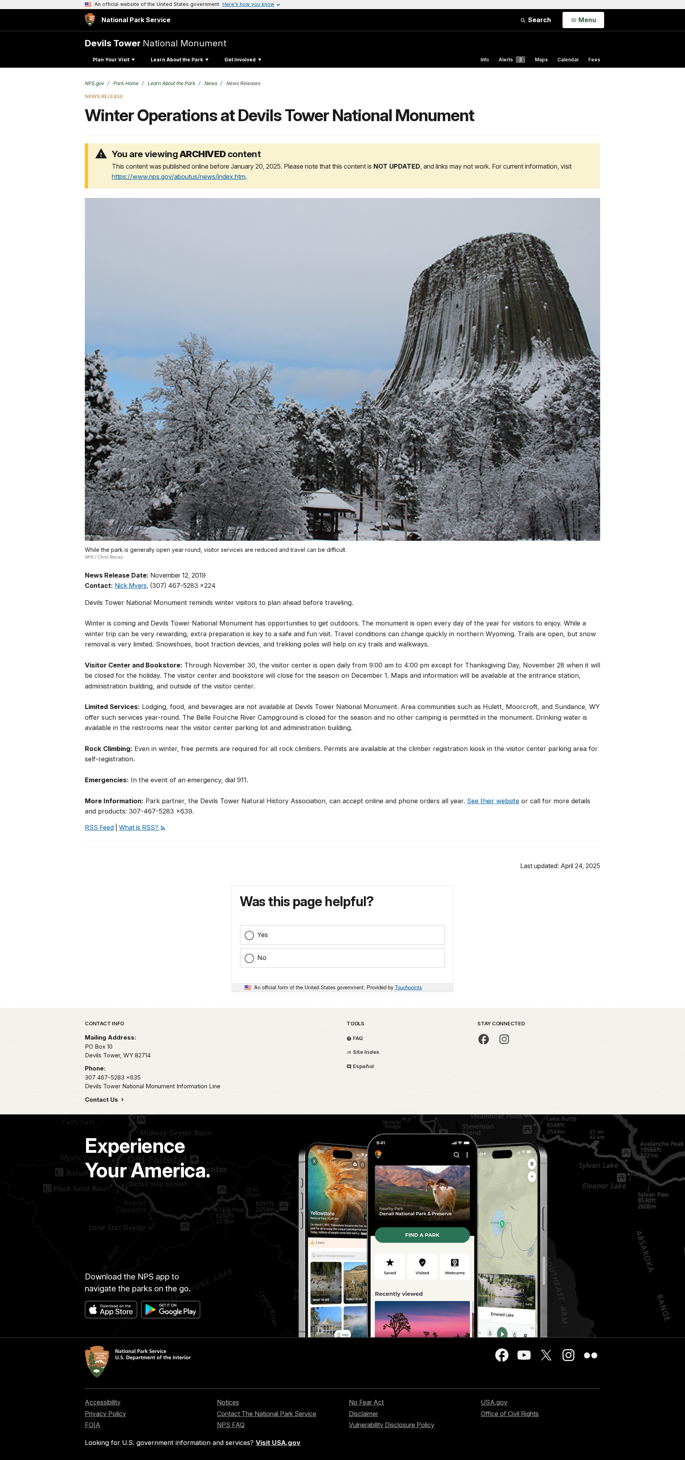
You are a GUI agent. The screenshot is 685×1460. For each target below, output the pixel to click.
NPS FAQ (231, 1425)
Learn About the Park (177, 60)
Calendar (568, 60)
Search (538, 20)
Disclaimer (363, 1414)
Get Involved (240, 60)
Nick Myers (131, 585)
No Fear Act (366, 1402)
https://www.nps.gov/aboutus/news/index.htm (178, 177)
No (261, 958)
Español (363, 1066)
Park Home (125, 83)
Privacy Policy (105, 1414)
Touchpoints (408, 987)
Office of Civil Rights (510, 1414)
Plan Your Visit (111, 60)
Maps (541, 60)
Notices (228, 1402)
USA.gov (494, 1402)
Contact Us (102, 1099)
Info (484, 60)
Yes (262, 935)
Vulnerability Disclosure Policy (391, 1425)
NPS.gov (94, 83)
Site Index (365, 1052)
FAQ (357, 1038)
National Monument (155, 43)
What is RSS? (139, 827)
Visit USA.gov (278, 1443)
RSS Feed (99, 827)
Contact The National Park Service (266, 1414)
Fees (594, 60)
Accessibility (103, 1402)
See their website (493, 801)
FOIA (92, 1425)
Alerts (510, 60)
